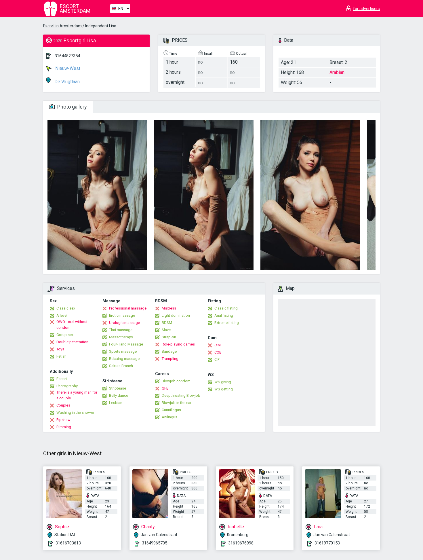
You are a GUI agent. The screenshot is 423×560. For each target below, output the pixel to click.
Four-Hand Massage (126, 344)
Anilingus (169, 417)
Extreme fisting (226, 322)
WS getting (223, 389)
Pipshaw (63, 419)
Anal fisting (223, 315)
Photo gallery (71, 107)
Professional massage (127, 308)
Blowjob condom (176, 381)
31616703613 (68, 543)
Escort (61, 379)
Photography (67, 386)
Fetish (61, 356)
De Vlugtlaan (66, 81)
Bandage (169, 351)
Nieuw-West (67, 68)
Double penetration (72, 342)
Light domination (176, 315)
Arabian (336, 72)
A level (61, 315)
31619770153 (327, 543)
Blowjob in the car (176, 402)
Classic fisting (226, 308)
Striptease (117, 388)
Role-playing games (178, 344)
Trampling (170, 358)
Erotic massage (122, 315)
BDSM (167, 322)
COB (218, 352)
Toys (60, 349)
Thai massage (120, 330)
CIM (217, 345)
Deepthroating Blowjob (181, 395)
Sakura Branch (121, 366)
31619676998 (241, 543)
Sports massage (123, 351)
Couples (63, 405)
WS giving (222, 382)
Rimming (63, 427)
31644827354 (67, 55)
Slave (166, 330)
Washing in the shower (75, 412)
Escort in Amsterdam (62, 26)
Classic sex (65, 308)
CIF (217, 359)
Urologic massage (124, 322)
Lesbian (115, 402)
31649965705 (154, 543)
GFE (165, 388)
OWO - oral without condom (71, 325)
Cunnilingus (171, 410)
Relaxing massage (124, 358)
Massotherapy (121, 337)
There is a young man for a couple (76, 395)
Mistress (169, 308)
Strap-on (169, 337)
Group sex (64, 335)
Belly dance (118, 395)
